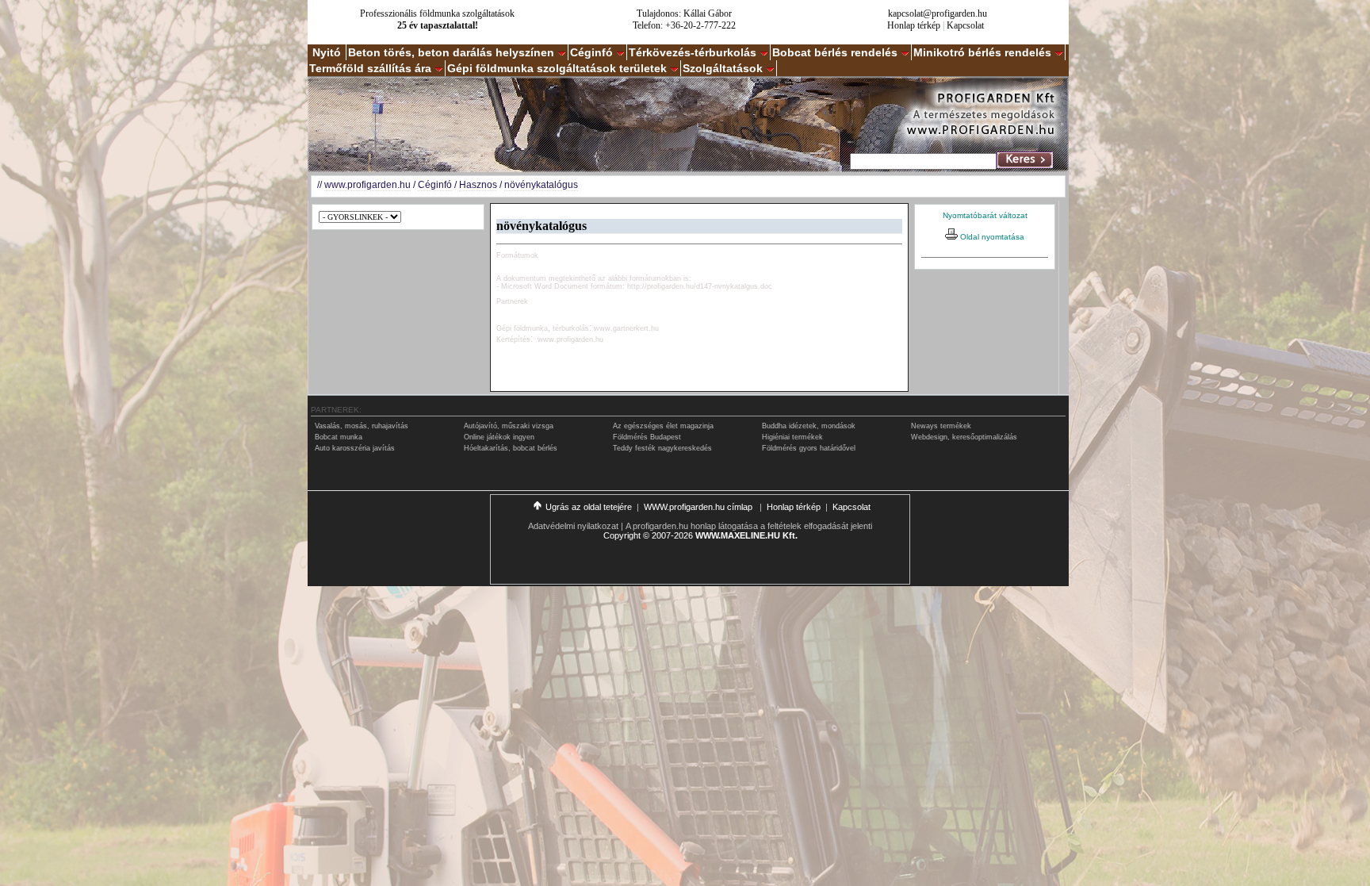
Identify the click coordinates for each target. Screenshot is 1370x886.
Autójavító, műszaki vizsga (508, 426)
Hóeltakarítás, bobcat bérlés (510, 448)
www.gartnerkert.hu (626, 328)
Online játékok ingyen (499, 437)
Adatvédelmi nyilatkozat (573, 526)
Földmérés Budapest (647, 437)
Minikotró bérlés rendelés (982, 52)
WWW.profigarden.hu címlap (699, 507)
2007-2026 (672, 535)
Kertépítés (513, 339)
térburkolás (571, 328)
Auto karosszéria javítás (355, 448)
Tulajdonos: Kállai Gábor (684, 13)
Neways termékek (941, 426)
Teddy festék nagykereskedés (662, 448)
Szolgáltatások (723, 68)
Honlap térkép (913, 25)
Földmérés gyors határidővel (808, 448)
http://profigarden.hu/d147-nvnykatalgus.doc (699, 286)
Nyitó (326, 52)
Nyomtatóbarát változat (985, 215)
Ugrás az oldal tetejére (588, 507)
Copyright (622, 535)
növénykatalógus (541, 184)
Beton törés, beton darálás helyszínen (451, 52)
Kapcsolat (965, 25)
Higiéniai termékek (792, 437)
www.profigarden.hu (367, 184)
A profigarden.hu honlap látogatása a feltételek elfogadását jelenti (749, 526)
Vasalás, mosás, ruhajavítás (361, 426)
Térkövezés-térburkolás (692, 52)
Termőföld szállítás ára (370, 68)
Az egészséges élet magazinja (663, 426)
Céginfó (591, 52)
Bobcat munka (338, 437)
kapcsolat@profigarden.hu (937, 13)
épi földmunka (525, 328)
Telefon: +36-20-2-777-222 (684, 25)
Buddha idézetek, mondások (808, 426)
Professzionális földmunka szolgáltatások (437, 13)
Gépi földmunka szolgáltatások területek (557, 68)
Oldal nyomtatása (991, 236)
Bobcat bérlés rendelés (834, 52)
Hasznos (478, 184)
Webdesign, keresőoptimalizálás (964, 437)
